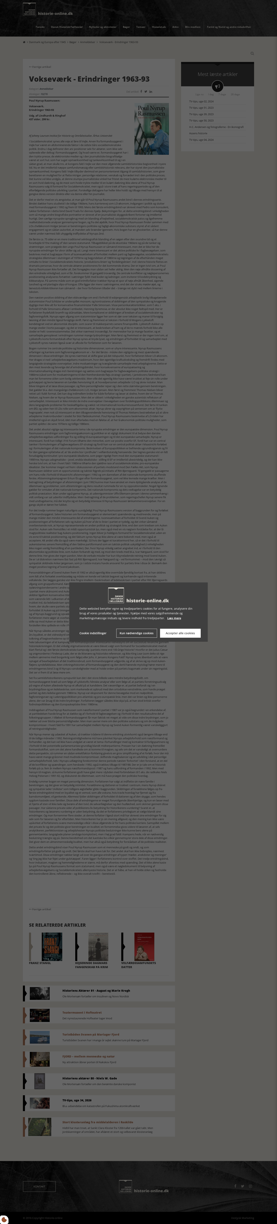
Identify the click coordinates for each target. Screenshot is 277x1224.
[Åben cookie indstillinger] (4, 1219)
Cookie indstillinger (92, 633)
